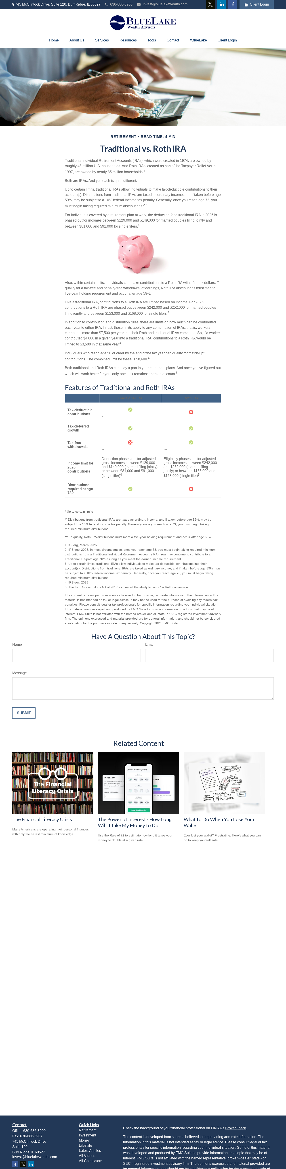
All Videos (87, 1156)
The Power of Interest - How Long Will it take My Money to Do (135, 822)
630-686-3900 (121, 4)
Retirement (87, 1130)
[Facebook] (232, 4)
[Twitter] (210, 4)
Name (17, 644)
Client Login (259, 4)
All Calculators (90, 1161)
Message (19, 673)
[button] (54, 40)
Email (149, 644)
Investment (87, 1135)
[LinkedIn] (221, 4)
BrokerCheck (235, 1128)
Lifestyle (85, 1145)
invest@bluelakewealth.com (165, 4)
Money (84, 1140)
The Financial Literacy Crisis (42, 819)
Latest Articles (90, 1151)
